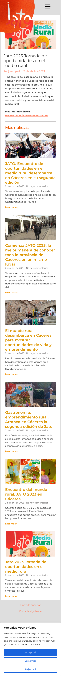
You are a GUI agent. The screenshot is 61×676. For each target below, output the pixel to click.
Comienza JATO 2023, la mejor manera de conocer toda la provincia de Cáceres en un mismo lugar (30, 254)
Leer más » (11, 207)
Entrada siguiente (30, 611)
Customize (30, 660)
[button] (47, 6)
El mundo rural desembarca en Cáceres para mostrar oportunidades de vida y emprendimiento (28, 340)
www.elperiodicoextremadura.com (26, 115)
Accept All (30, 652)
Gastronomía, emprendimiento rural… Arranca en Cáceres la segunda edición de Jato (28, 419)
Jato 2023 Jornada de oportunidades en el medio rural (25, 567)
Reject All (30, 669)
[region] (30, 649)
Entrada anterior (30, 605)
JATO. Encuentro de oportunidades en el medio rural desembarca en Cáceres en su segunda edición (30, 173)
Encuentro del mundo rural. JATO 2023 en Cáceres (26, 494)
